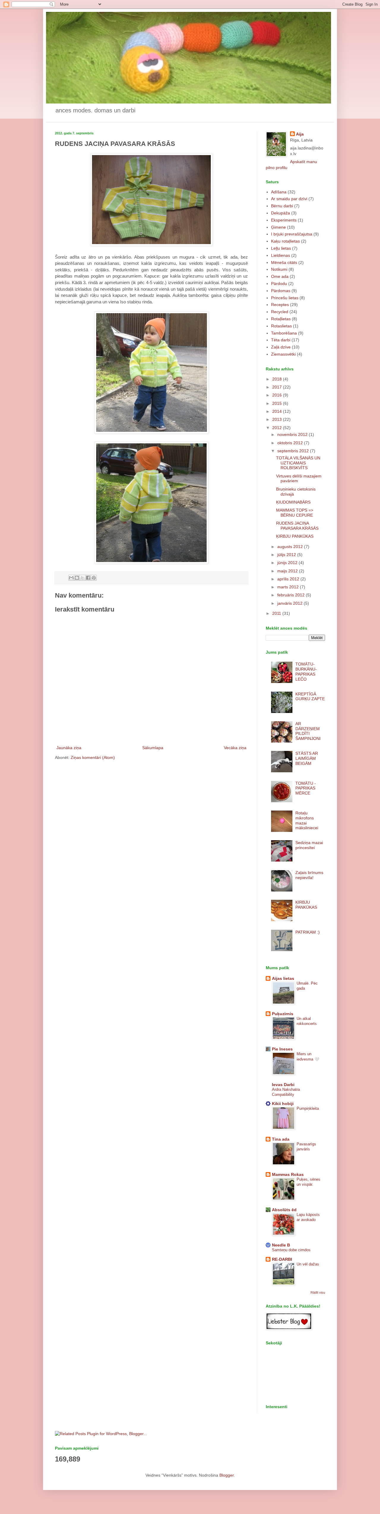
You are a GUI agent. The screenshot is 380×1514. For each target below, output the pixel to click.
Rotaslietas (281, 326)
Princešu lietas (284, 297)
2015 (277, 403)
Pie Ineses (282, 1049)
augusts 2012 (290, 546)
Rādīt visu (318, 1292)
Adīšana (278, 192)
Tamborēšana (284, 333)
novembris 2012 (293, 434)
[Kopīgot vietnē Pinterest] (94, 578)
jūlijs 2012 (287, 554)
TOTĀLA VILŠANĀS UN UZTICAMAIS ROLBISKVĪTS (298, 463)
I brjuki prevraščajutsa (291, 234)
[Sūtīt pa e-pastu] (71, 578)
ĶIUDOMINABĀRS (293, 502)
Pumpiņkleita (308, 1108)
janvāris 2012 (290, 603)
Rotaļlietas (281, 318)
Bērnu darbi (282, 205)
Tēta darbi (280, 339)
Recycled (279, 311)
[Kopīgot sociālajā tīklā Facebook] (88, 578)
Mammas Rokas (288, 1174)
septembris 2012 (293, 450)
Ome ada (280, 276)
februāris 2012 (291, 595)
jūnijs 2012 (288, 562)
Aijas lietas (283, 978)
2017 (277, 387)
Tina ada (280, 1139)
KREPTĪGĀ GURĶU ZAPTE (310, 696)
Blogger (226, 1475)
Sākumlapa (152, 747)
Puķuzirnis (282, 1013)
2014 (277, 411)
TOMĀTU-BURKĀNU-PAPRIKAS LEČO (306, 671)
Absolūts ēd (284, 1209)
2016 (277, 395)
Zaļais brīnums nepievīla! (309, 875)
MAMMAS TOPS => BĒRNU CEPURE (294, 513)
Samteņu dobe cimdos (291, 1250)
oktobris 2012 (290, 442)
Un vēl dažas (308, 1264)
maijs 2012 (288, 571)
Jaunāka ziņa (68, 747)
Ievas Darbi (283, 1084)
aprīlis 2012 (288, 579)
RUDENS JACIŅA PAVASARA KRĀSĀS (297, 526)
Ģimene (278, 227)
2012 (277, 427)
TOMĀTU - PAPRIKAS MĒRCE (305, 788)
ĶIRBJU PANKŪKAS (295, 536)
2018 (277, 379)
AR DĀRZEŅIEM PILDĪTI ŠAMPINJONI (308, 731)
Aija (300, 134)
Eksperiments (284, 220)
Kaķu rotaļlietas (285, 241)
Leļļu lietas (281, 248)
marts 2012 (288, 587)
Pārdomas (280, 290)
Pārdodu (279, 283)
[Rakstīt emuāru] (77, 578)
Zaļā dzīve (281, 347)
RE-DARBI (282, 1259)
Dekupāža (280, 213)
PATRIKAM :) (307, 932)
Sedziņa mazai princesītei (309, 845)
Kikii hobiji (283, 1103)
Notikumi (279, 269)
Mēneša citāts (284, 262)
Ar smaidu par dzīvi (289, 198)
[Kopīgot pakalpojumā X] (83, 578)
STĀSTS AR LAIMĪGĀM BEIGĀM (306, 758)
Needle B (281, 1245)
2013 (277, 419)
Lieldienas (280, 255)
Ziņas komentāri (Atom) (93, 757)
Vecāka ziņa (235, 747)
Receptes (280, 304)
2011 (277, 613)
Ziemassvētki (283, 354)
